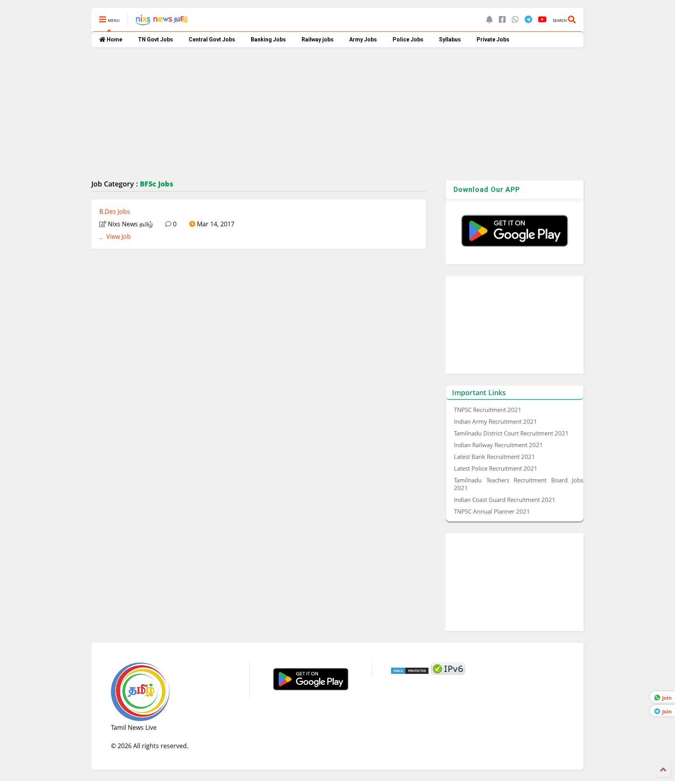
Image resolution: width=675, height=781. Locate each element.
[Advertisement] (325, 113)
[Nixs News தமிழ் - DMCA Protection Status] (409, 672)
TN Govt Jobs (155, 39)
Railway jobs (318, 39)
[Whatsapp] (515, 19)
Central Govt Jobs (212, 39)
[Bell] (489, 19)
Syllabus (450, 39)
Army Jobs (363, 39)
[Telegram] (528, 19)
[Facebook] (502, 19)
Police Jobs (408, 39)
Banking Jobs (268, 39)
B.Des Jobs (114, 211)
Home (113, 39)
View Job (118, 236)
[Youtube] (542, 19)
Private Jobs (493, 39)
